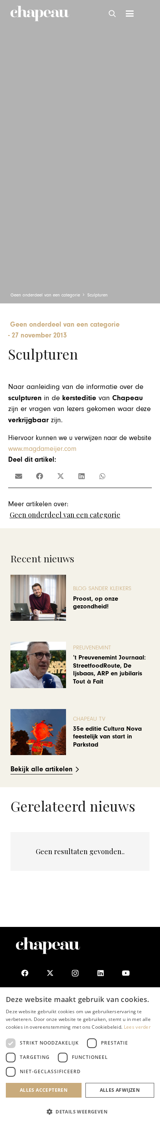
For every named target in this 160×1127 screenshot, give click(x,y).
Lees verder (137, 1027)
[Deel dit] (39, 476)
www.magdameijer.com (42, 449)
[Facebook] (24, 973)
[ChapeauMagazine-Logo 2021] (39, 13)
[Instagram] (75, 973)
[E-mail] (18, 476)
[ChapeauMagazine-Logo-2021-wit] (48, 945)
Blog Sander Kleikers (102, 588)
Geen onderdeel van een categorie (65, 514)
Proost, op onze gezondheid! (95, 602)
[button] (112, 13)
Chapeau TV (89, 719)
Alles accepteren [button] (44, 1090)
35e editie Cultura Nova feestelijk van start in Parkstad (107, 736)
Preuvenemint (92, 647)
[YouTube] (125, 973)
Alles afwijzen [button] (120, 1090)
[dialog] (80, 1057)
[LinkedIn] (100, 973)
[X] (50, 973)
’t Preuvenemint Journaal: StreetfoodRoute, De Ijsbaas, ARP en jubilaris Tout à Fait (109, 669)
